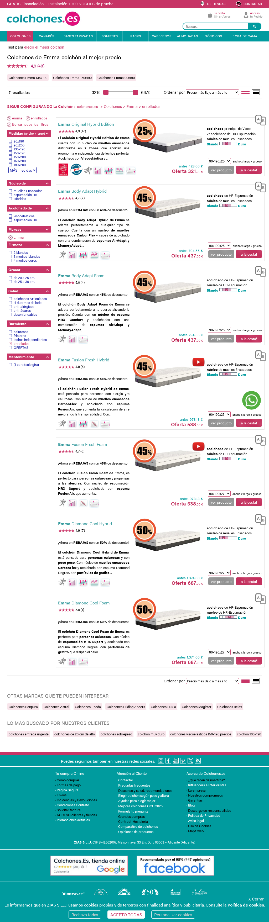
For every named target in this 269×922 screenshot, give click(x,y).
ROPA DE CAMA (244, 36)
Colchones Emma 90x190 (116, 77)
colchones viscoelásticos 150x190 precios (200, 733)
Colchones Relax (229, 706)
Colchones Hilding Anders (126, 706)
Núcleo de (17, 183)
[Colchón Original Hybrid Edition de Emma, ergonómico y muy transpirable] (167, 140)
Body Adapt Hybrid (82, 191)
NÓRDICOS (213, 36)
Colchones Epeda (88, 706)
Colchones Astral (56, 706)
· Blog (191, 805)
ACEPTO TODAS (126, 915)
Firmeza (15, 244)
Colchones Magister (196, 706)
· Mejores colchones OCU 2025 (140, 805)
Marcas (14, 229)
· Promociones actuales (72, 819)
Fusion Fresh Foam (82, 444)
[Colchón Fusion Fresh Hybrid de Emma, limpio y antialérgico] (167, 376)
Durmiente (17, 323)
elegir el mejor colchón (44, 47)
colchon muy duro (151, 733)
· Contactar (125, 779)
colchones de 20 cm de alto (74, 733)
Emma (132, 106)
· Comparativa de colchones (137, 826)
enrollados (39, 117)
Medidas (26, 133)
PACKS (135, 36)
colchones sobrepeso (116, 733)
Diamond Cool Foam (84, 603)
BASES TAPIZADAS (78, 36)
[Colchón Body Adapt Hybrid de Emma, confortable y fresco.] (167, 207)
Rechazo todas (84, 915)
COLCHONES (20, 36)
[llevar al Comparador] (259, 121)
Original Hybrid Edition (86, 124)
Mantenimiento (21, 356)
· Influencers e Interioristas (206, 784)
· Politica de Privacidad (203, 815)
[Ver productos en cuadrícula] (245, 92)
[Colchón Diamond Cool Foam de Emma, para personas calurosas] (167, 619)
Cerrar (256, 899)
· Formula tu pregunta (132, 811)
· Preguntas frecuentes (133, 785)
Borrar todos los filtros (30, 124)
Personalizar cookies (173, 915)
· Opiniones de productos (135, 831)
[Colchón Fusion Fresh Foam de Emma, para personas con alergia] (167, 460)
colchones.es (87, 106)
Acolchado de (20, 207)
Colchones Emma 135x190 (28, 77)
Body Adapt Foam (81, 275)
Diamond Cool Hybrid (85, 523)
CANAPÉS (46, 36)
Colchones (113, 106)
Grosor (14, 269)
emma (17, 117)
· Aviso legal (195, 820)
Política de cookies (245, 905)
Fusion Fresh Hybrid (83, 360)
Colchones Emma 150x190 (72, 77)
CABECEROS (162, 36)
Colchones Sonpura (23, 706)
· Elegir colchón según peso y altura (143, 795)
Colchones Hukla (163, 706)
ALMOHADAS (187, 36)
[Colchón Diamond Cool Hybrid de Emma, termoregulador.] (167, 540)
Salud (13, 290)
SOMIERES (110, 36)
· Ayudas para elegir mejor (136, 800)
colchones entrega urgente (29, 733)
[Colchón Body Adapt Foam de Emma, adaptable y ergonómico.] (167, 292)
